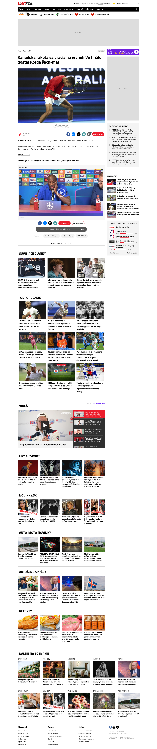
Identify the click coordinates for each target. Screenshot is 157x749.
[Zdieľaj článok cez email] (84, 134)
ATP (29, 51)
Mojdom (71, 659)
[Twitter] (117, 727)
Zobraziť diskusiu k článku (66, 229)
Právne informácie (23, 731)
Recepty (25, 611)
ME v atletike (84, 14)
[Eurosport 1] (111, 231)
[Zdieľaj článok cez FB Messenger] (73, 134)
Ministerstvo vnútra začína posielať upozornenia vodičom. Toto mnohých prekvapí (93, 557)
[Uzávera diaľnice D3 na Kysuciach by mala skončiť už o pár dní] (28, 544)
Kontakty (81, 727)
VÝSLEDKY (90, 9)
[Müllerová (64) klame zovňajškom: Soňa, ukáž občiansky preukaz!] (72, 507)
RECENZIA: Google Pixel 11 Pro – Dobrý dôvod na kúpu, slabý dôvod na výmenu (49, 480)
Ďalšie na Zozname (34, 653)
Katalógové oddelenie (85, 736)
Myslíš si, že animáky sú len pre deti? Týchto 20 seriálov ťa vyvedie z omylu (27, 480)
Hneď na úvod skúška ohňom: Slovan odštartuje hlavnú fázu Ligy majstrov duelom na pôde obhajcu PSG (124, 139)
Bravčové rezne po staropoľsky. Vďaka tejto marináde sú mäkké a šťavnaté (27, 635)
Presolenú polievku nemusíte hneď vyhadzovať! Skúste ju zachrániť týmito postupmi (29, 714)
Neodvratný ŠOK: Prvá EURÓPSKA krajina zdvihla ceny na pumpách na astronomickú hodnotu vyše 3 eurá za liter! (28, 597)
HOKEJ (29, 9)
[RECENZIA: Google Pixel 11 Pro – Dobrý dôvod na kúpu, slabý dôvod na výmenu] (50, 468)
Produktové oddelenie (85, 731)
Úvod (19, 51)
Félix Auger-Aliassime (51, 236)
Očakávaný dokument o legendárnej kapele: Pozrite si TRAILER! (49, 519)
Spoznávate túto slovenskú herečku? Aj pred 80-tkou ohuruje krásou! (26, 520)
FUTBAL (38, 9)
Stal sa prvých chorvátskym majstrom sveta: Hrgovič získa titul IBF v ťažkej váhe (127, 182)
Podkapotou (123, 691)
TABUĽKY (100, 9)
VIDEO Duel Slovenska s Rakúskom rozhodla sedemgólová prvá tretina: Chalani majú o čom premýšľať (123, 162)
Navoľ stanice (114, 253)
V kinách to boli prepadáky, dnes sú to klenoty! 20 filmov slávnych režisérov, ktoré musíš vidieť (72, 481)
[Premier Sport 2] (111, 246)
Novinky (46, 691)
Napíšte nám (22, 741)
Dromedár (22, 659)
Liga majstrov (48, 14)
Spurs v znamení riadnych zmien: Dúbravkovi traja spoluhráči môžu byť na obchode (128, 206)
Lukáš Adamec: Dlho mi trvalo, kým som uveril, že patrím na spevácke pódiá (103, 682)
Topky (120, 659)
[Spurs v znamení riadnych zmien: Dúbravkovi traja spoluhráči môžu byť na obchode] (111, 206)
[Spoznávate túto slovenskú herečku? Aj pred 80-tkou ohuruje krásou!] (28, 507)
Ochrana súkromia (23, 733)
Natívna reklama (53, 744)
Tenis (24, 51)
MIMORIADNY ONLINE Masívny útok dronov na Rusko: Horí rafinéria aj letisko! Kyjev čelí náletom (49, 597)
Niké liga (34, 14)
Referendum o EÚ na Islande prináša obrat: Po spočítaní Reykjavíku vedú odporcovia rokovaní (94, 596)
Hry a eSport (29, 456)
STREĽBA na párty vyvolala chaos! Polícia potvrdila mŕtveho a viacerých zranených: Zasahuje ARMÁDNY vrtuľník (71, 597)
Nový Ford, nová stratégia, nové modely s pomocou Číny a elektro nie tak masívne (71, 557)
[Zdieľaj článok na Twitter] (79, 134)
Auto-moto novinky (35, 532)
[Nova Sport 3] (111, 241)
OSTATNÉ (79, 9)
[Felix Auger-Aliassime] (61, 95)
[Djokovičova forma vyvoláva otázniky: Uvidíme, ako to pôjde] (111, 198)
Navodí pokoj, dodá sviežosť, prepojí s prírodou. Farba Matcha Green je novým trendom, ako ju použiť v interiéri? (78, 682)
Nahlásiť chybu (78, 223)
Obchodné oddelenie (84, 733)
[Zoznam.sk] (114, 738)
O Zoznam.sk (22, 727)
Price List (51, 741)
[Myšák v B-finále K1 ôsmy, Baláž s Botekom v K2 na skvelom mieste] (111, 190)
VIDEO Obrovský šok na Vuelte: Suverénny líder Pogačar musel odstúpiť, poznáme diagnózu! (122, 132)
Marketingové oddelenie (86, 739)
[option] (28, 690)
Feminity (46, 659)
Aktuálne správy (32, 571)
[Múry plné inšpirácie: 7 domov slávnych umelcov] (29, 669)
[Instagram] (113, 727)
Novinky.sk (28, 495)
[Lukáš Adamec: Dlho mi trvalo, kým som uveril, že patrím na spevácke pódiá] (104, 669)
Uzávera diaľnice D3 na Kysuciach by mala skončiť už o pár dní (27, 556)
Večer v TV (133, 223)
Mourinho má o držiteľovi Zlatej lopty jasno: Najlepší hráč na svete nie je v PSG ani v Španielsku (124, 154)
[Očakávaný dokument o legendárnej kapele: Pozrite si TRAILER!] (50, 507)
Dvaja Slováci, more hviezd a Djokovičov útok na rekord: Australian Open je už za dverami (89, 283)
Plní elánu (72, 691)
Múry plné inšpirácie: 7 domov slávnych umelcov (27, 680)
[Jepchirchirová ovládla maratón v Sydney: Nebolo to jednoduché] (111, 214)
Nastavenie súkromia (24, 736)
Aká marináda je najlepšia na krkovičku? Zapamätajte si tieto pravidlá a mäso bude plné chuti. (72, 636)
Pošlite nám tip (98, 134)
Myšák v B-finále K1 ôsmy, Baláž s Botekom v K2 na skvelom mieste (126, 190)
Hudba (95, 659)
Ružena (100, 4)
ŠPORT (21, 9)
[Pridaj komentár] (89, 134)
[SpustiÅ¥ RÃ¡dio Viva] (123, 51)
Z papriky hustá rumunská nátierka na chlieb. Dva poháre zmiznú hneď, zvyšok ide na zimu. (94, 635)
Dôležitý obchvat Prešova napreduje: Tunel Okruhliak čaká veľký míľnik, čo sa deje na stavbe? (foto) (103, 714)
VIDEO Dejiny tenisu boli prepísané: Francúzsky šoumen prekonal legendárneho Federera (28, 283)
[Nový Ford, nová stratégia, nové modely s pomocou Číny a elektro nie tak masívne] (72, 544)
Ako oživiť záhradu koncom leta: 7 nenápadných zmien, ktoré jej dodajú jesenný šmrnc (78, 714)
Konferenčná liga (66, 14)
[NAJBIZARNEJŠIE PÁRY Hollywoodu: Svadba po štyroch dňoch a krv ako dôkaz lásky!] (94, 507)
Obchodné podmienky (55, 736)
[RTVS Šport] (111, 227)
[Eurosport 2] (111, 236)
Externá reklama (53, 733)
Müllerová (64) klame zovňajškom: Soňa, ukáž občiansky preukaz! (71, 519)
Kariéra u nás (22, 739)
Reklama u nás (52, 731)
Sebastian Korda (68, 236)
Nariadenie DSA (22, 744)
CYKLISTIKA (56, 9)
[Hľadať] (137, 9)
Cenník (50, 739)
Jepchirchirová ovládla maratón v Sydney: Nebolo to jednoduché (128, 213)
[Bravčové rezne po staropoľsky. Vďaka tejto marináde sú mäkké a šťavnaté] (28, 623)
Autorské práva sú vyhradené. (118, 733)
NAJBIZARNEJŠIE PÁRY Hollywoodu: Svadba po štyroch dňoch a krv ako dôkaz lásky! (93, 520)
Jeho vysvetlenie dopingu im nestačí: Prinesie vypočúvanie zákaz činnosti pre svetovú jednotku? (61, 283)
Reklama (51, 727)
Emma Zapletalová (102, 14)
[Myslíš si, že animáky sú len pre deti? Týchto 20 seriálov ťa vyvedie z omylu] (28, 468)
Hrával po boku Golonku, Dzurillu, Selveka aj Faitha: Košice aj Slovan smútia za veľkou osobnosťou (123, 147)
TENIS (46, 9)
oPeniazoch (98, 691)
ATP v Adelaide (81, 236)
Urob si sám (23, 691)
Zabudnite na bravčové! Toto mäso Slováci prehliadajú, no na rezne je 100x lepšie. (49, 635)
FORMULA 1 (68, 9)
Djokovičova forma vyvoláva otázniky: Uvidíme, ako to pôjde (128, 197)
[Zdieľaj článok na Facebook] (68, 134)
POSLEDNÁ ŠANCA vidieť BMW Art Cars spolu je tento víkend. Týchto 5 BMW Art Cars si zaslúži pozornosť (49, 558)
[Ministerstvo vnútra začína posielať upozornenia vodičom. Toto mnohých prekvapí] (94, 544)
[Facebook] (110, 727)
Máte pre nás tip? (83, 741)
